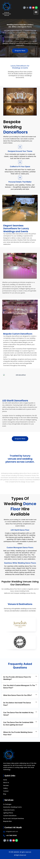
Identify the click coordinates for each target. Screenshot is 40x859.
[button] (36, 12)
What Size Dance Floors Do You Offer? (17, 695)
